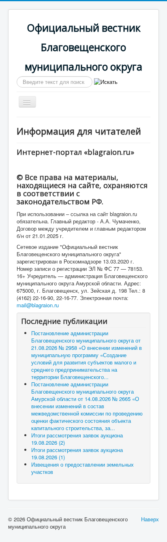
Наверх (150, 519)
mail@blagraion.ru (38, 305)
